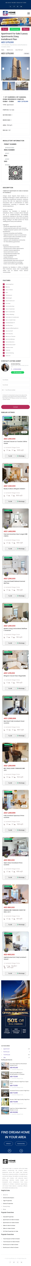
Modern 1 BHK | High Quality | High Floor (20, 1099)
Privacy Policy (6, 1206)
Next (28, 69)
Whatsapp (16, 29)
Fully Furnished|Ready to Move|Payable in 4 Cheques (17, 1073)
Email (26, 29)
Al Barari (8, 1143)
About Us (5, 1195)
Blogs (4, 1209)
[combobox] (3, 390)
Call (5, 29)
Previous (3, 69)
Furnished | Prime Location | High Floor (19, 1090)
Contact (15, 407)
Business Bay (21, 1143)
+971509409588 (17, 369)
